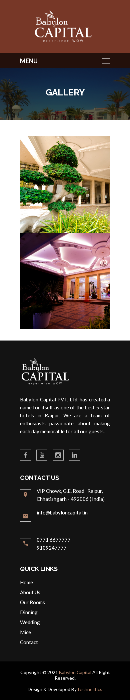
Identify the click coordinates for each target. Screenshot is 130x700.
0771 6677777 (54, 540)
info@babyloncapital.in (62, 512)
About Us (30, 592)
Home (26, 582)
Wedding (30, 622)
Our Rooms (32, 602)
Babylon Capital (75, 672)
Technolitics (89, 689)
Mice (25, 632)
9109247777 (52, 548)
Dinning (29, 612)
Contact (29, 642)
